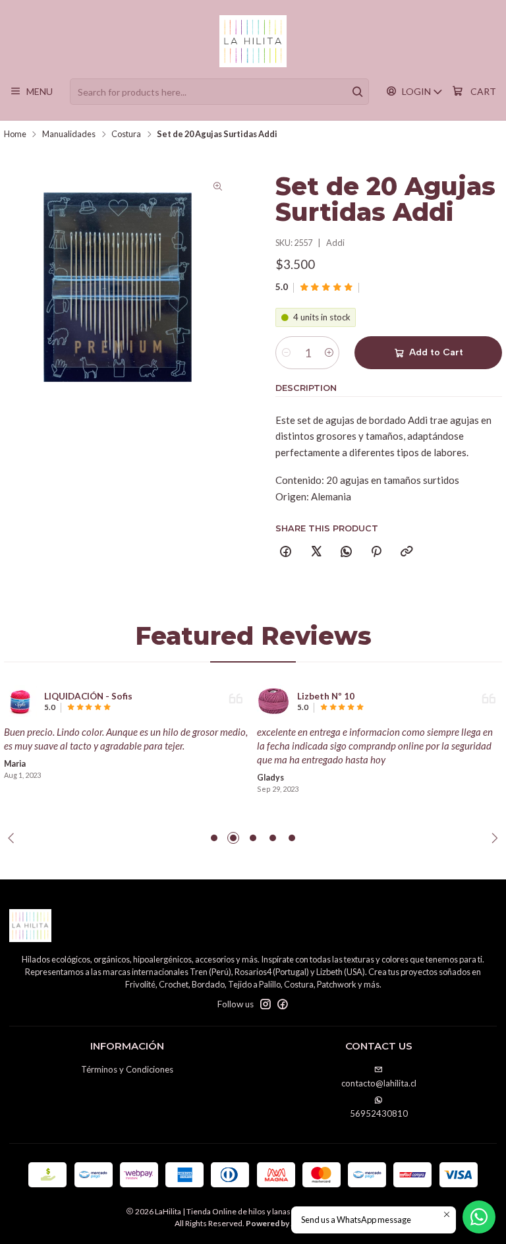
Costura (126, 134)
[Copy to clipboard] (406, 552)
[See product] (20, 701)
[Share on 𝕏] (316, 552)
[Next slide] (492, 838)
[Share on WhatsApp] (345, 552)
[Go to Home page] (253, 41)
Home (15, 134)
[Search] (358, 91)
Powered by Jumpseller (288, 1223)
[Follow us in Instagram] (265, 1004)
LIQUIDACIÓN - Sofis (88, 696)
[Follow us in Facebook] (283, 1004)
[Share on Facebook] (285, 552)
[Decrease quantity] (286, 353)
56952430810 (379, 1113)
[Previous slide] (14, 838)
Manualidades (69, 134)
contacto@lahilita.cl (378, 1083)
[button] (214, 838)
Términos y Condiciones (127, 1069)
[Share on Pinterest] (376, 552)
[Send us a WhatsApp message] (479, 1216)
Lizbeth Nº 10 (325, 696)
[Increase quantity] (328, 353)
